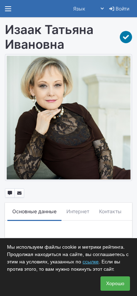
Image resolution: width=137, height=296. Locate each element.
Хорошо (115, 283)
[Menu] (8, 8)
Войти (121, 9)
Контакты (110, 211)
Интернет (77, 211)
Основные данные (34, 211)
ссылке (91, 261)
